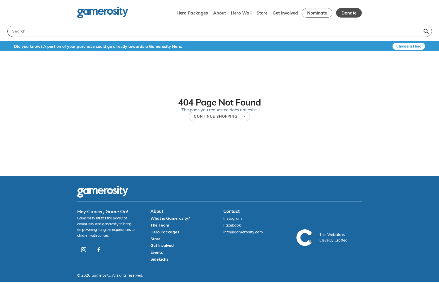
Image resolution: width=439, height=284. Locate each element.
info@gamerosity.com (243, 231)
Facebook (232, 225)
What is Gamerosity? (170, 218)
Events (156, 252)
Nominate (317, 13)
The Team (159, 225)
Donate (348, 13)
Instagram (232, 218)
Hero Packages (192, 13)
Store (262, 13)
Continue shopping (215, 116)
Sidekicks (159, 259)
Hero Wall (241, 13)
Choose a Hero (408, 46)
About (219, 13)
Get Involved (285, 13)
